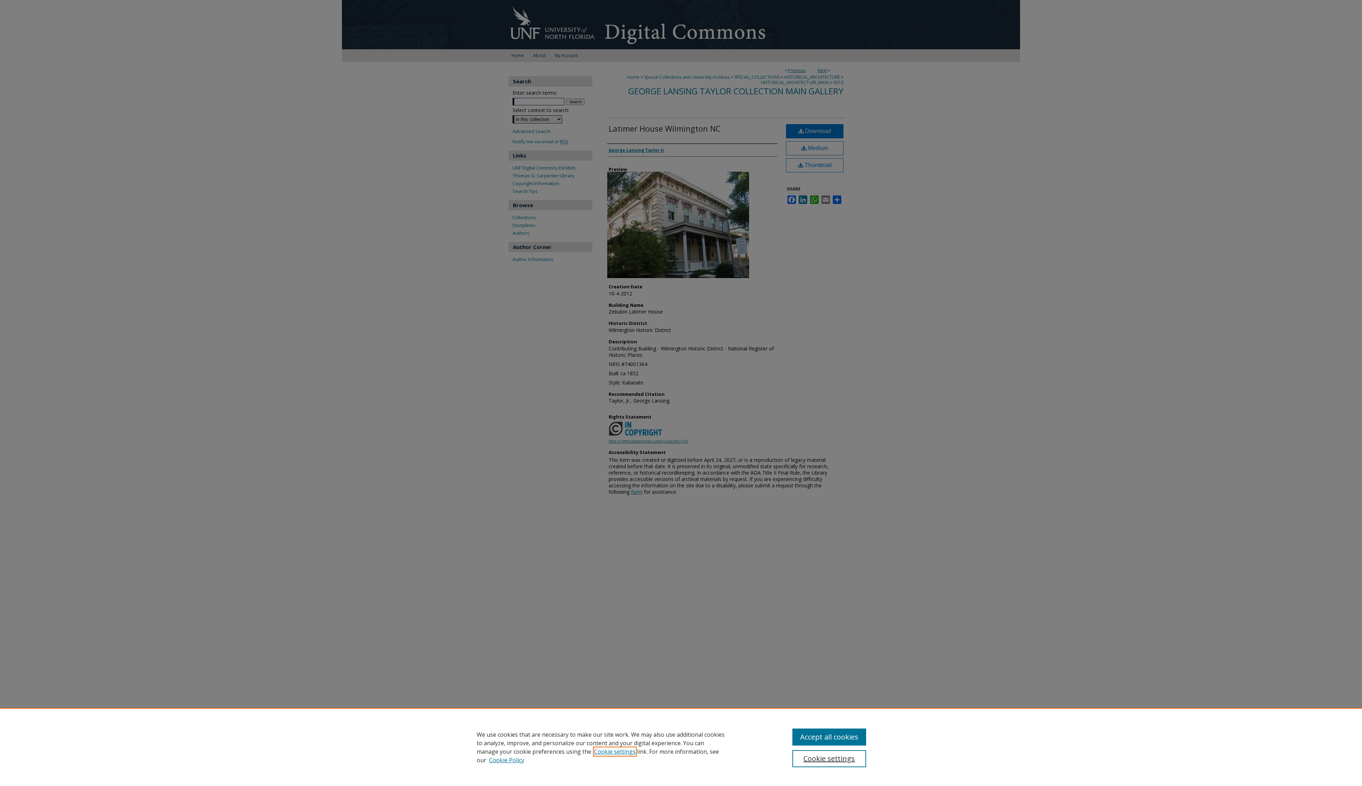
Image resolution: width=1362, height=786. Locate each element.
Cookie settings (615, 751)
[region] (681, 747)
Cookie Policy (506, 760)
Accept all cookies (829, 737)
